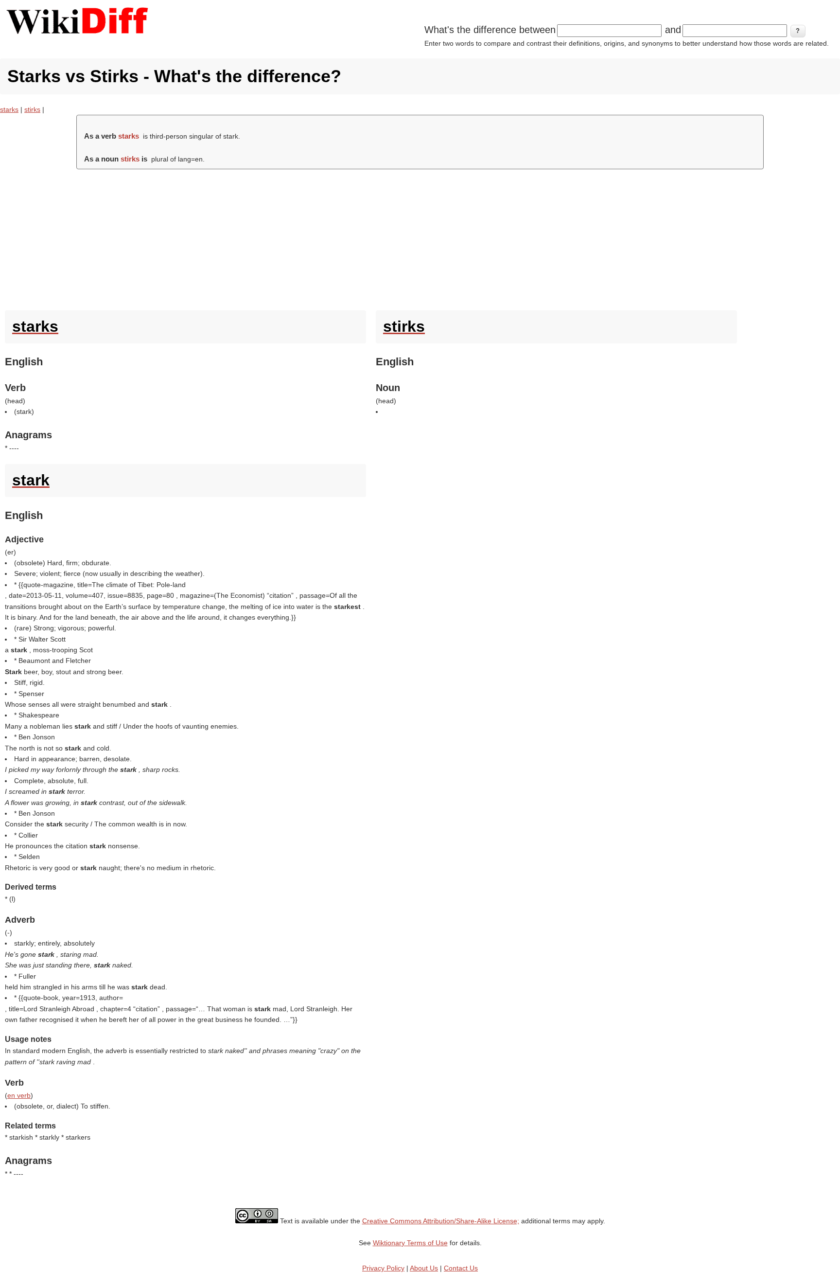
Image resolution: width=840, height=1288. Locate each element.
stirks (32, 109)
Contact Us (461, 1268)
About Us (424, 1268)
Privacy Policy (383, 1268)
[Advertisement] (420, 237)
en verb (19, 1095)
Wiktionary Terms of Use (410, 1243)
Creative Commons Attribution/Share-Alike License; (440, 1221)
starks (9, 109)
